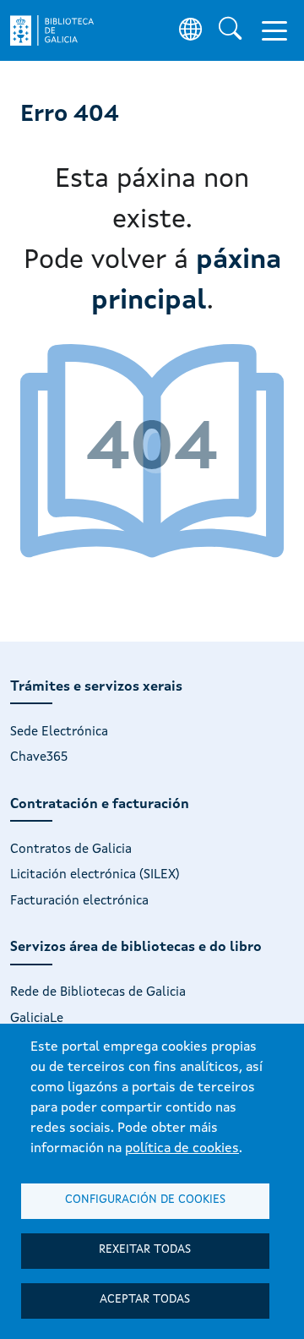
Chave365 (39, 757)
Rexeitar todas (145, 1249)
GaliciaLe (36, 1018)
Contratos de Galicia (71, 849)
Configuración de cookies (145, 1199)
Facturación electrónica (79, 901)
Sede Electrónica (59, 732)
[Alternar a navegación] (274, 30)
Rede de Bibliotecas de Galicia (98, 992)
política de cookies (182, 1149)
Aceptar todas (145, 1299)
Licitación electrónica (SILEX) (95, 875)
